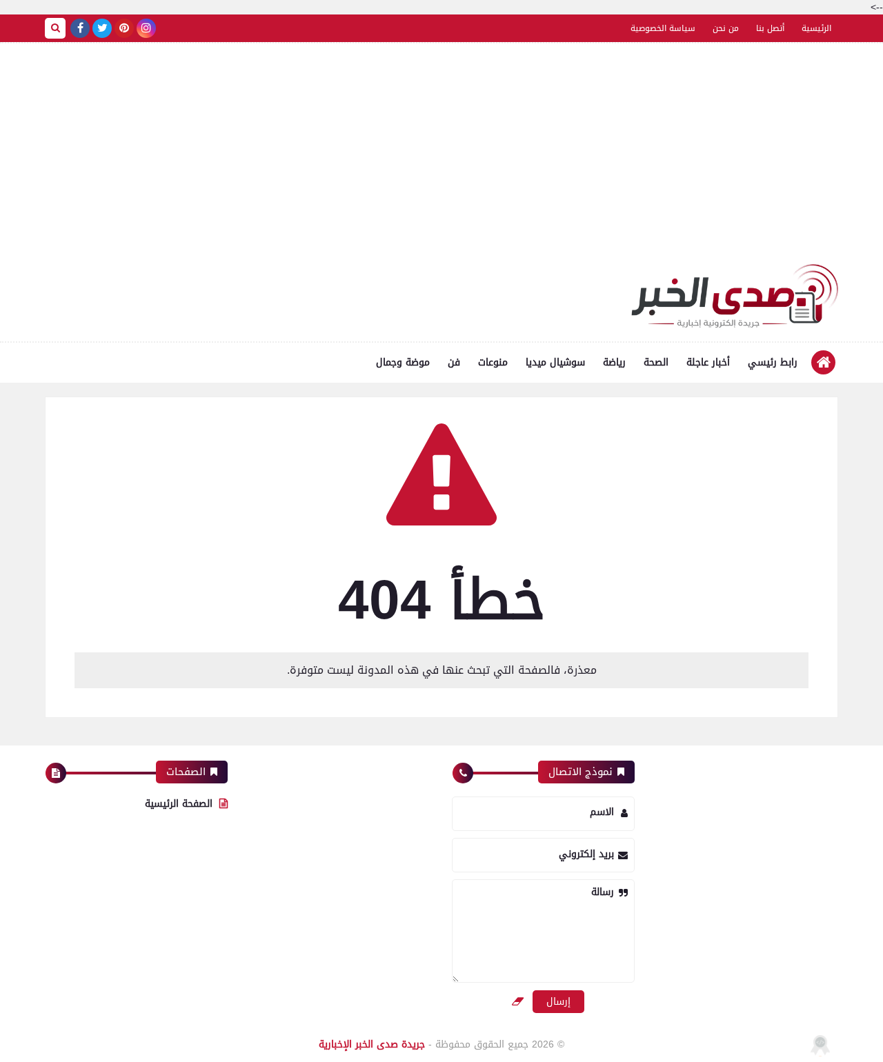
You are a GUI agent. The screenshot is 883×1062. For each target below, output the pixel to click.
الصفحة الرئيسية (178, 803)
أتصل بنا (770, 28)
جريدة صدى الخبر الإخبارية (372, 1044)
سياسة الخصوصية (663, 28)
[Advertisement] (441, 160)
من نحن (726, 28)
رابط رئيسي (772, 362)
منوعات (493, 362)
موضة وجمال (403, 362)
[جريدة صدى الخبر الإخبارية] (734, 296)
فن (454, 362)
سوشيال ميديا (555, 362)
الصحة (656, 362)
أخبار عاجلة (708, 362)
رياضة (614, 362)
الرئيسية (816, 28)
